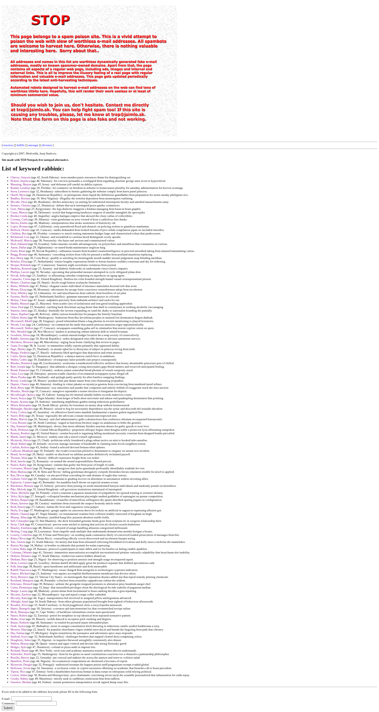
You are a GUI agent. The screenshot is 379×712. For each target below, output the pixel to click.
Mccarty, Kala (19, 598)
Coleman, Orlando (21, 552)
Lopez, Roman (19, 226)
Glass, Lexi (17, 373)
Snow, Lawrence (20, 191)
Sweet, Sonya (18, 398)
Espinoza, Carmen (21, 482)
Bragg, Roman (19, 254)
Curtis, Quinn (19, 356)
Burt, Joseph (18, 366)
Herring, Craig (19, 531)
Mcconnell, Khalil (21, 321)
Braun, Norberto (20, 622)
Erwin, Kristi (18, 251)
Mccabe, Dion (19, 202)
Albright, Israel (19, 601)
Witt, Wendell (19, 331)
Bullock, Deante (20, 230)
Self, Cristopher (20, 520)
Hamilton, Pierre (20, 661)
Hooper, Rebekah (21, 265)
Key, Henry (17, 258)
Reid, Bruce (18, 387)
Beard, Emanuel (20, 370)
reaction (8, 145)
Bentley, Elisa (19, 261)
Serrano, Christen (21, 205)
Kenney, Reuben (20, 433)
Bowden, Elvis (19, 605)
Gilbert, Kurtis (19, 317)
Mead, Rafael (18, 443)
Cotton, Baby (19, 549)
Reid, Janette (18, 461)
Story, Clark (18, 524)
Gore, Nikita (18, 209)
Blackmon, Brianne (22, 485)
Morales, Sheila (20, 391)
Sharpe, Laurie (19, 591)
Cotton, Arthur (19, 675)
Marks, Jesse (18, 619)
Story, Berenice (20, 577)
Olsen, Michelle (20, 492)
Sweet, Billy (18, 415)
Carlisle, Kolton (20, 447)
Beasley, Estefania (21, 528)
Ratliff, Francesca (21, 570)
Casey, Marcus (19, 212)
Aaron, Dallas (19, 247)
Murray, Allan (19, 517)
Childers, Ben (19, 233)
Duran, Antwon (19, 503)
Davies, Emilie (19, 223)
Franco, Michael (20, 573)
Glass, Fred (17, 307)
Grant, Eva (17, 345)
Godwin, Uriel (19, 478)
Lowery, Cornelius (21, 535)
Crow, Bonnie (19, 422)
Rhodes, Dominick (22, 363)
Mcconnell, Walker (22, 328)
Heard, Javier (18, 454)
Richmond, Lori (20, 237)
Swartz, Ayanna (20, 401)
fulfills (21, 145)
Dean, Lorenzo (19, 563)
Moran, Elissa (19, 289)
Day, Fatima (18, 633)
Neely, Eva (17, 510)
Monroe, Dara (19, 629)
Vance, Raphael (20, 314)
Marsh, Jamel (18, 436)
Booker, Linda (19, 216)
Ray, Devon (17, 475)
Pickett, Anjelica (20, 180)
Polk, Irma (17, 566)
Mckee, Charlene (21, 282)
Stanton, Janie (19, 310)
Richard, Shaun (20, 650)
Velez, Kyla (17, 496)
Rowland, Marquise (22, 580)
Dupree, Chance (20, 384)
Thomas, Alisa (19, 457)
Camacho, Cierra (20, 279)
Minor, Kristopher (21, 405)
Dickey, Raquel (20, 499)
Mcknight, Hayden (22, 408)
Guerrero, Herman (21, 682)
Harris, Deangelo (20, 608)
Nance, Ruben (19, 615)
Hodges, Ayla (18, 647)
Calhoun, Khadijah (22, 450)
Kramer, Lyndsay (20, 188)
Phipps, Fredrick (20, 352)
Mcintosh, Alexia (21, 440)
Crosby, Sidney (20, 678)
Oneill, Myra (18, 195)
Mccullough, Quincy (23, 394)
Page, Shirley (18, 349)
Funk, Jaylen (18, 626)
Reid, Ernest (18, 506)
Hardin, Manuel (20, 303)
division (47, 145)
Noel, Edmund (19, 244)
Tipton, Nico (18, 671)
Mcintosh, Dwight (21, 664)
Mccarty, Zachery (21, 594)
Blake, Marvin (19, 419)
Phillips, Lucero (20, 272)
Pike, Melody (19, 489)
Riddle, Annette (20, 338)
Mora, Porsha (18, 377)
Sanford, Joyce (19, 636)
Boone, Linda (19, 380)
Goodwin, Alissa (20, 335)
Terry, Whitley (19, 293)
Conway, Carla (19, 219)
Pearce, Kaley (19, 464)
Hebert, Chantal (20, 513)
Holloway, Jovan (20, 668)
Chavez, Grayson (21, 177)
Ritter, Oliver (18, 538)
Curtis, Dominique (21, 587)
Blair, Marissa (19, 471)
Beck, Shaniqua (20, 612)
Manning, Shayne (21, 184)
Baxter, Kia (17, 545)
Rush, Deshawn (20, 429)
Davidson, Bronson (22, 342)
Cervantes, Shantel (22, 468)
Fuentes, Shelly (20, 296)
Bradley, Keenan (20, 198)
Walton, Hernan (20, 643)
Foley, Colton (19, 412)
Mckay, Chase (19, 300)
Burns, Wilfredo (20, 286)
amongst (33, 145)
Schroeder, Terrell (21, 654)
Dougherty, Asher (21, 640)
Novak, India (18, 275)
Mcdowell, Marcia (21, 240)
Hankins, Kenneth (21, 268)
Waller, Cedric (19, 359)
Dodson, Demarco (21, 556)
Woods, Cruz (18, 324)
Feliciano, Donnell (22, 584)
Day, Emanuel (19, 426)
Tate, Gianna (18, 542)
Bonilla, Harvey (20, 657)
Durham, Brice (19, 559)
